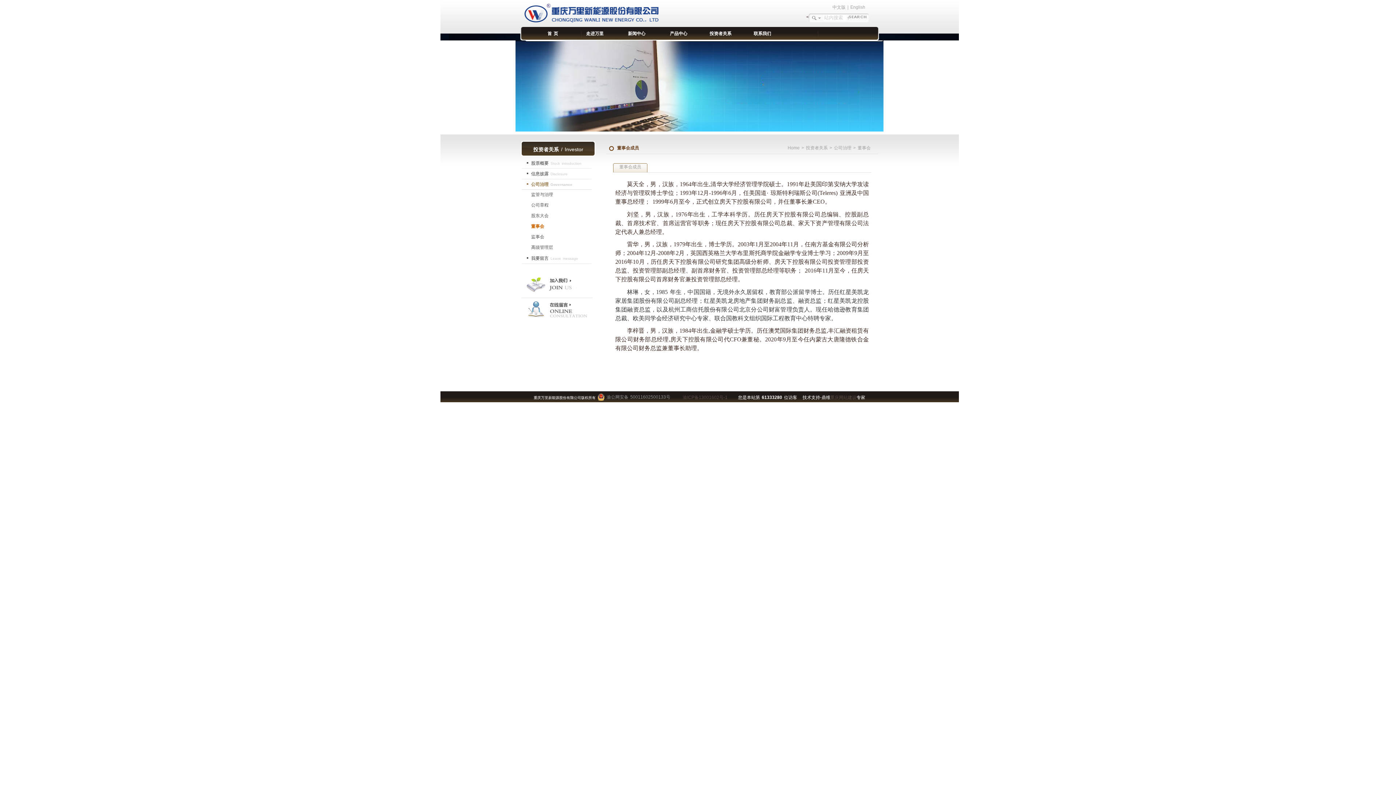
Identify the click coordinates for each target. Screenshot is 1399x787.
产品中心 (678, 33)
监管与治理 (542, 194)
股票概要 (556, 163)
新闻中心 (637, 33)
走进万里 (595, 33)
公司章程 (540, 205)
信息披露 (549, 173)
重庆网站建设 (843, 397)
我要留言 (554, 258)
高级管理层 (542, 247)
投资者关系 (721, 33)
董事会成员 (630, 166)
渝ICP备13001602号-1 (705, 397)
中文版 (839, 7)
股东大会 (540, 215)
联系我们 (762, 33)
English (857, 7)
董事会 (537, 226)
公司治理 (551, 184)
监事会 (537, 236)
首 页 (553, 33)
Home (794, 147)
